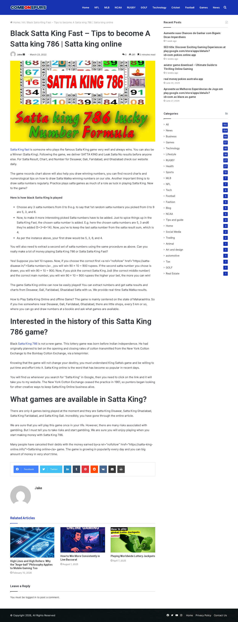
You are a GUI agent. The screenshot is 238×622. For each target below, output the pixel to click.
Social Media (173, 231)
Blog (168, 207)
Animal (170, 243)
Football (189, 7)
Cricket (175, 7)
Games (204, 7)
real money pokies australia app (183, 78)
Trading (170, 237)
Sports (170, 172)
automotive (172, 255)
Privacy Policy (203, 615)
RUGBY (131, 7)
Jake (19, 54)
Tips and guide (174, 219)
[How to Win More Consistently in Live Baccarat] (82, 539)
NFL (96, 7)
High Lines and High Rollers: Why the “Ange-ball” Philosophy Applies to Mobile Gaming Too (31, 565)
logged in (31, 597)
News (216, 7)
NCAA (118, 7)
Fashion (170, 201)
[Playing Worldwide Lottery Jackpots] (133, 539)
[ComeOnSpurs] (28, 7)
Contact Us (220, 615)
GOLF (144, 7)
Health (170, 166)
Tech (169, 190)
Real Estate (172, 273)
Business (171, 136)
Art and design (174, 249)
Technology (159, 7)
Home (85, 7)
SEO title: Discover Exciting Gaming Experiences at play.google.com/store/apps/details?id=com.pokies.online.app (195, 51)
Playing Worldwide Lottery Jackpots (133, 556)
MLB (107, 7)
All (23, 22)
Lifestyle (171, 154)
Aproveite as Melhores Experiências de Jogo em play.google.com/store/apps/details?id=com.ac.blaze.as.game (193, 93)
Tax (168, 261)
